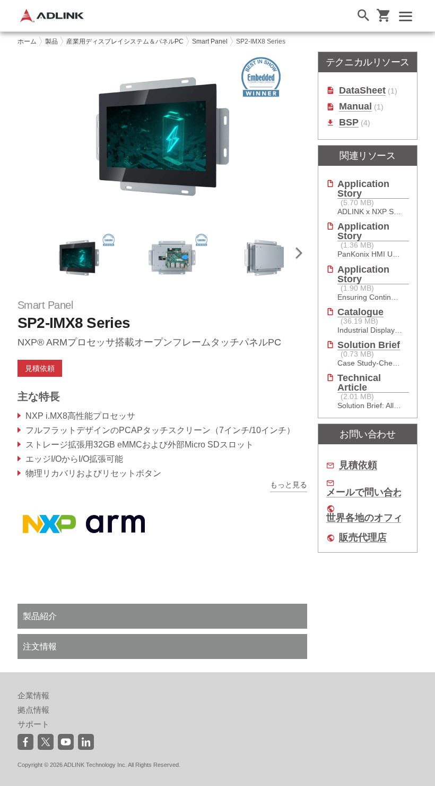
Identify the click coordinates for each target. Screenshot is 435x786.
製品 (51, 41)
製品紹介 (40, 616)
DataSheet (362, 91)
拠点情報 (33, 709)
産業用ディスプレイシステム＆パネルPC (125, 41)
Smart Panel (210, 41)
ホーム (27, 41)
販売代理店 (363, 538)
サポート (33, 724)
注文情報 (40, 646)
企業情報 (33, 695)
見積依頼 (358, 465)
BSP (349, 122)
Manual (355, 107)
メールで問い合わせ (369, 492)
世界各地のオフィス (369, 518)
